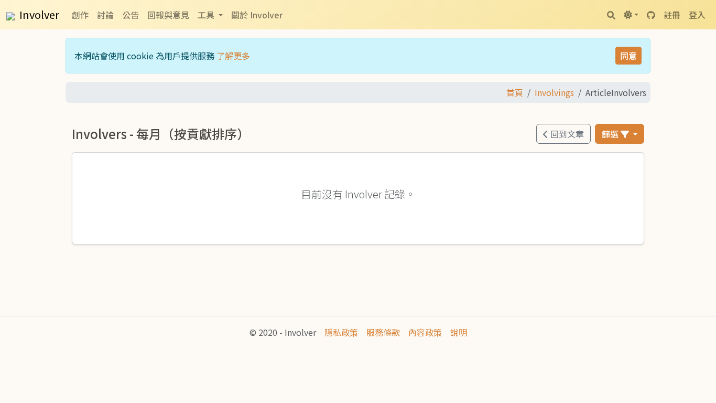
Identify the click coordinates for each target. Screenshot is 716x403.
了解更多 (233, 55)
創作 (80, 14)
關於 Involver (257, 14)
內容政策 (425, 332)
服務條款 (383, 332)
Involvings (554, 92)
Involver (38, 14)
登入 (697, 14)
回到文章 (566, 134)
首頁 (514, 92)
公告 (130, 14)
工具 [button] (207, 14)
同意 (628, 55)
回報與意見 (168, 14)
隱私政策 (341, 332)
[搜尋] (611, 14)
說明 (458, 332)
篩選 (611, 134)
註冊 (672, 14)
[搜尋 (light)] (631, 14)
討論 (105, 14)
